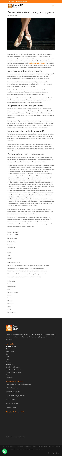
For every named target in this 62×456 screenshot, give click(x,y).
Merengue (10, 303)
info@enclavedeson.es (12, 388)
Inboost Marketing (42, 446)
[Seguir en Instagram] (53, 453)
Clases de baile (10, 349)
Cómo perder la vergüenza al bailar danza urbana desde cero (25, 268)
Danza (9, 295)
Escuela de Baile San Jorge (13, 372)
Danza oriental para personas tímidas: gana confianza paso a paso (27, 271)
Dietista (9, 258)
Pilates (9, 252)
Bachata (9, 283)
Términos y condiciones (20, 449)
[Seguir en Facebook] (48, 453)
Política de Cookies (8, 449)
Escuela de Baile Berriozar (13, 369)
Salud (9, 309)
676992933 (17, 392)
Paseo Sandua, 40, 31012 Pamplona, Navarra (18, 384)
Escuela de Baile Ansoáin (13, 367)
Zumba (9, 250)
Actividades (9, 364)
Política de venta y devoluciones (35, 449)
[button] (4, 451)
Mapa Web (9, 377)
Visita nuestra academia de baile (15, 436)
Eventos (9, 298)
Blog (16, 15)
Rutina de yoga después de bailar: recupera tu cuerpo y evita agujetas (28, 265)
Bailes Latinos (11, 242)
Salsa (8, 306)
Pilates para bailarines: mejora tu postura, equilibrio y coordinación (27, 274)
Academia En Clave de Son (37, 63)
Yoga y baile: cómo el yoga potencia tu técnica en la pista (24, 276)
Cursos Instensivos (12, 292)
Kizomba (10, 244)
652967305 (9, 392)
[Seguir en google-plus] (57, 453)
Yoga (8, 255)
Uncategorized (11, 312)
